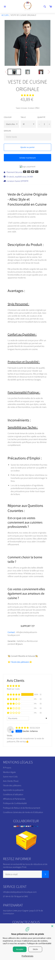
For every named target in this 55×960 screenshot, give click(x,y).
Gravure (7, 131)
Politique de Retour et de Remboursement (21, 807)
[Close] (52, 926)
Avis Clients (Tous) (10, 781)
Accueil (5, 15)
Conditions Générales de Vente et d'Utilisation (23, 812)
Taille (23, 117)
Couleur (7, 117)
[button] (27, 95)
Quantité (41, 117)
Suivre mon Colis (10, 776)
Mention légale (9, 772)
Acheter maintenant (27, 157)
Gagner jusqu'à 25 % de (32, 910)
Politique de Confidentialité (15, 803)
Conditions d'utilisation (13, 794)
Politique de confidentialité (39, 943)
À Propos (7, 767)
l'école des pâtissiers (12, 785)
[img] (22, 727)
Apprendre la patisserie (13, 790)
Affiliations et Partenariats (14, 798)
